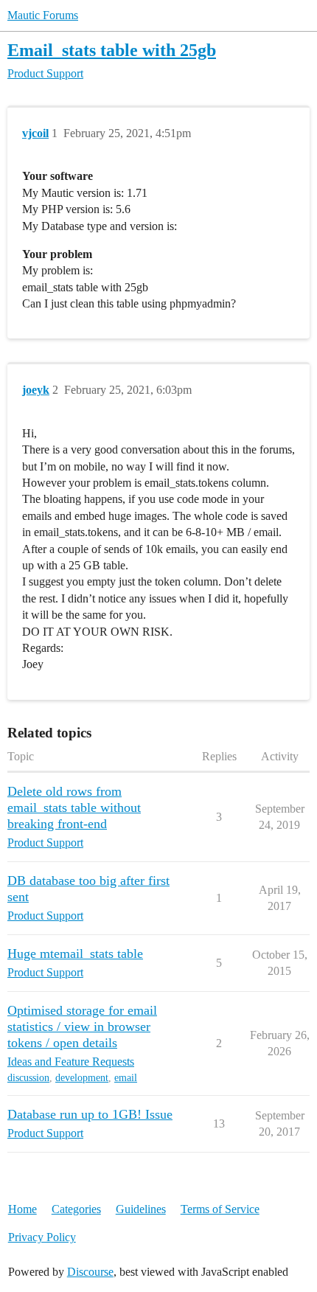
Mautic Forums (42, 15)
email (125, 1077)
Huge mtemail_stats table (75, 953)
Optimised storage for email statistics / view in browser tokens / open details (82, 1026)
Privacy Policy (42, 1237)
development (81, 1077)
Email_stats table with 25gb (111, 50)
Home (22, 1209)
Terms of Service (220, 1209)
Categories (76, 1209)
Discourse (90, 1271)
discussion (28, 1077)
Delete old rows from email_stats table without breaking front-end (74, 807)
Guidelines (141, 1209)
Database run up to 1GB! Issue (90, 1114)
